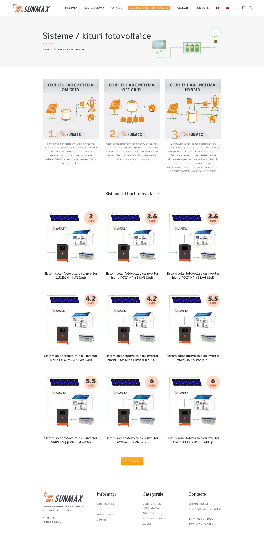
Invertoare (150, 513)
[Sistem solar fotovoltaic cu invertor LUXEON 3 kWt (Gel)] (71, 238)
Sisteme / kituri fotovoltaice (149, 8)
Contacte (202, 8)
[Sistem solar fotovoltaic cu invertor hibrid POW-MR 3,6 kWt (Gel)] (132, 238)
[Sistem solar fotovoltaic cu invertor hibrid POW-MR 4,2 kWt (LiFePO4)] (132, 320)
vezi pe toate (132, 461)
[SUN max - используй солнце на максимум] (31, 7)
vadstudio (48, 522)
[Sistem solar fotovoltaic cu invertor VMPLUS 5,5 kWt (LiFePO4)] (71, 402)
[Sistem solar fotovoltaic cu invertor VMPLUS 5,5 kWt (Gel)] (193, 320)
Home (46, 49)
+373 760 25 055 (201, 519)
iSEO (58, 522)
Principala (70, 8)
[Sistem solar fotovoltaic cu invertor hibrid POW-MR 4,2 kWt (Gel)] (71, 320)
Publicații (182, 8)
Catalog (116, 8)
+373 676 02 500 (201, 524)
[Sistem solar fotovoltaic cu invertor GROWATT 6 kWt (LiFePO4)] (193, 402)
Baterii (147, 523)
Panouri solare (152, 518)
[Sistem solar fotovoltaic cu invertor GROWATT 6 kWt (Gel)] (132, 402)
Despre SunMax (94, 8)
